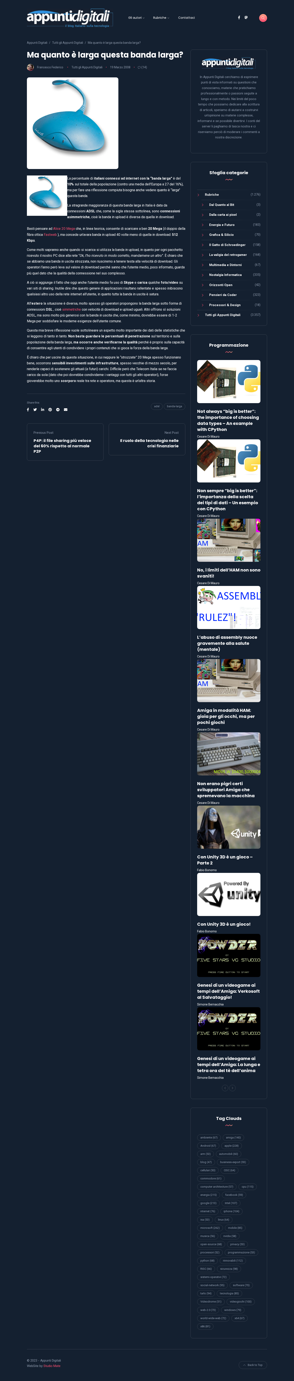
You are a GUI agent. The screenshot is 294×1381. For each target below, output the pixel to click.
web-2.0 (208, 1310)
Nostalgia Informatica (225, 275)
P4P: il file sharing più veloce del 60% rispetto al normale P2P (62, 446)
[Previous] (225, 1088)
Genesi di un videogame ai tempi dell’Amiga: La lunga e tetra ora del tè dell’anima (228, 1064)
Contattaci (186, 18)
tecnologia (229, 1293)
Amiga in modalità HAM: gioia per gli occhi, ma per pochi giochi (226, 716)
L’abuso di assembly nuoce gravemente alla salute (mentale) (227, 643)
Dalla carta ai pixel (223, 215)
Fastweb (50, 235)
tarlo (206, 1293)
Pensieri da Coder (223, 295)
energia (208, 1194)
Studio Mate (51, 1366)
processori (210, 1252)
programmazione (241, 1252)
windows (232, 1310)
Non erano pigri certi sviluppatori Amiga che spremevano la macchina (226, 790)
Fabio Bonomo (207, 870)
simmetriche (71, 309)
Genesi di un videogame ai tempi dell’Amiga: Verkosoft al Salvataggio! (228, 991)
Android (208, 1145)
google (208, 1203)
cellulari (207, 1170)
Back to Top (255, 1365)
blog (206, 1162)
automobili (228, 1154)
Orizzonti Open (220, 285)
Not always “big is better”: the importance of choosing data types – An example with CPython (228, 420)
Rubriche (159, 18)
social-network (212, 1285)
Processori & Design (225, 305)
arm (205, 1154)
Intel (231, 1203)
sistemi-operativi (213, 1277)
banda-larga (174, 406)
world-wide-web (213, 1318)
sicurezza (229, 1268)
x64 (239, 1318)
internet (207, 1211)
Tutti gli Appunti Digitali (86, 67)
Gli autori (135, 18)
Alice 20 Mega (63, 229)
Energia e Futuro (222, 225)
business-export (233, 1162)
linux (223, 1219)
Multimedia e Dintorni (225, 265)
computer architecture (216, 1186)
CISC (229, 1170)
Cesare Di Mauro (208, 436)
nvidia (229, 1236)
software (241, 1285)
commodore (210, 1178)
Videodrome (210, 1301)
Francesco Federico (50, 67)
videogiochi (241, 1301)
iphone (231, 1211)
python (207, 1260)
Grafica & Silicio (221, 235)
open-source (211, 1244)
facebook (234, 1194)
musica (207, 1236)
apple (231, 1145)
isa (205, 1219)
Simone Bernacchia (210, 1004)
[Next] (232, 1088)
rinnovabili (233, 1260)
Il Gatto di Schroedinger (227, 245)
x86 (205, 1326)
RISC (206, 1268)
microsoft (210, 1227)
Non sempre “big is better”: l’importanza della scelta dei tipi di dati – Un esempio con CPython (227, 500)
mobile (235, 1227)
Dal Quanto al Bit (221, 205)
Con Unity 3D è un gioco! (224, 924)
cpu (248, 1186)
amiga (233, 1137)
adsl (156, 406)
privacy (237, 1244)
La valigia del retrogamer (228, 255)
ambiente (209, 1137)
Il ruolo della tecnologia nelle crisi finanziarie (149, 443)
